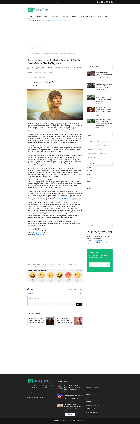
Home (30, 16)
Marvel (89, 174)
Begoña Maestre (53, 266)
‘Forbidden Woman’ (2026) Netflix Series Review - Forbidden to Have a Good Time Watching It (73, 397)
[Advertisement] (70, 34)
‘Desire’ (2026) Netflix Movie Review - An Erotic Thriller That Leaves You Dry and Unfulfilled (72, 387)
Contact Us (89, 398)
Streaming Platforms (87, 16)
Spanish (53, 264)
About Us (88, 394)
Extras (107, 16)
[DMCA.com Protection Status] (58, 420)
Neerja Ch (29, 72)
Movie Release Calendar (64, 2)
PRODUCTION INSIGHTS (77, 2)
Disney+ (89, 188)
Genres (99, 16)
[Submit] (107, 264)
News (38, 16)
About (38, 2)
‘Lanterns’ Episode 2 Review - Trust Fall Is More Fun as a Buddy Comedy (57, 20)
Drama (74, 264)
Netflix (44, 264)
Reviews (39, 264)
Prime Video (90, 192)
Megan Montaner (35, 266)
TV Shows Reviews (37, 53)
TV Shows (55, 16)
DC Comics (90, 177)
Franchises (65, 16)
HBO (88, 185)
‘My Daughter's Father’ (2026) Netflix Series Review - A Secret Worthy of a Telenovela (73, 406)
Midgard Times (40, 235)
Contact (42, 2)
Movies (46, 16)
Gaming (74, 16)
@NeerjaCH (36, 233)
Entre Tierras (68, 264)
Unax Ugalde (44, 266)
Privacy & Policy (54, 2)
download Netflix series (63, 199)
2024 (48, 264)
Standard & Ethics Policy (92, 405)
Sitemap (47, 2)
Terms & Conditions (91, 412)
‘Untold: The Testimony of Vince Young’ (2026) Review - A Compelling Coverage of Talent (61, 22)
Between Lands (60, 264)
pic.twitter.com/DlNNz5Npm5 (94, 240)
